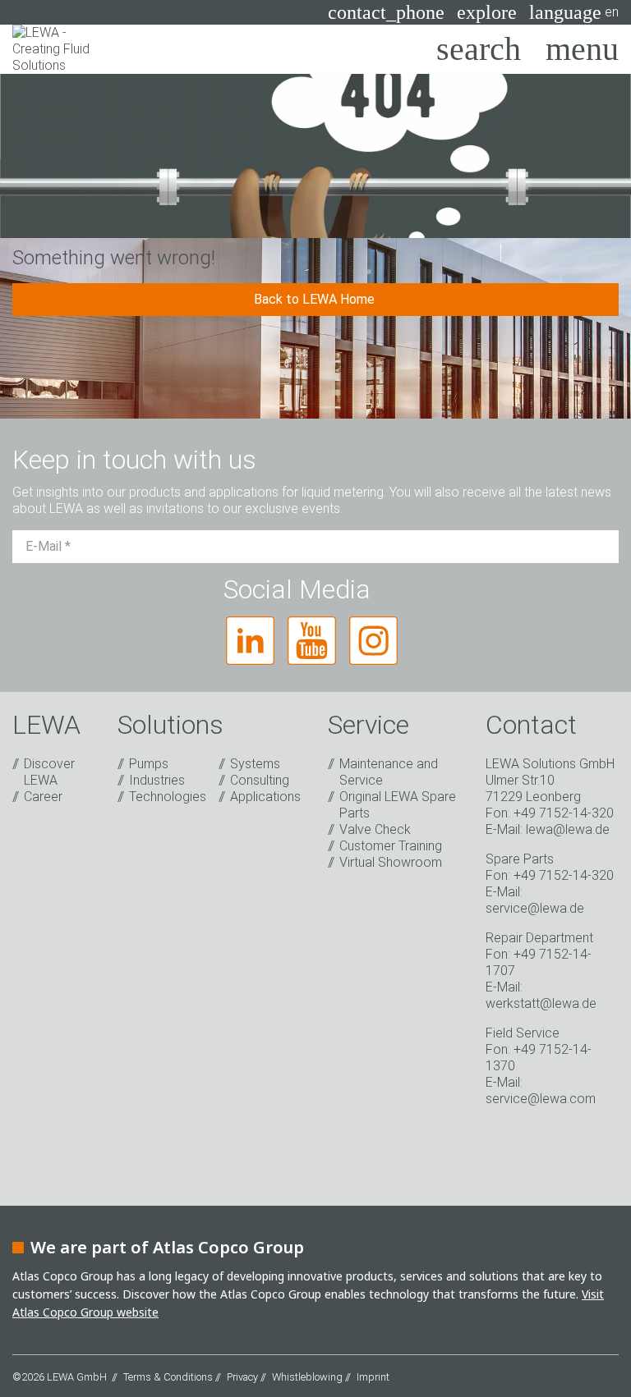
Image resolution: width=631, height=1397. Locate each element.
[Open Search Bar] (478, 49)
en (574, 12)
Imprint (373, 1377)
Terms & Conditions (168, 1377)
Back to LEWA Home (316, 299)
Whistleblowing (307, 1377)
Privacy (242, 1377)
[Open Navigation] (582, 49)
